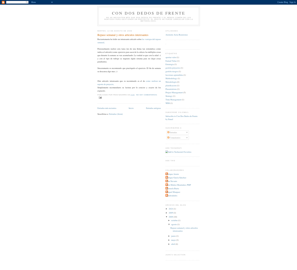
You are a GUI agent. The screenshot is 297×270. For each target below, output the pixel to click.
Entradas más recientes (106, 108)
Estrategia (170, 64)
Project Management (174, 92)
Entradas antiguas (153, 108)
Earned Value (171, 60)
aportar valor (171, 57)
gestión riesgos (172, 71)
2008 (171, 216)
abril (173, 244)
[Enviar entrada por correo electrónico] (100, 97)
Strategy (169, 96)
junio (173, 236)
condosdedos (171, 195)
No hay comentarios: (146, 95)
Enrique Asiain (172, 174)
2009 (171, 212)
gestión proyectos (173, 67)
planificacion (171, 85)
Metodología (171, 82)
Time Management (173, 99)
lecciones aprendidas (174, 75)
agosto (174, 224)
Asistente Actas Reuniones (177, 34)
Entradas (173, 132)
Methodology (171, 78)
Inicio (131, 108)
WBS (168, 103)
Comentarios (174, 137)
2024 (171, 208)
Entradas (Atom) (116, 114)
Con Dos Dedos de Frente (148, 13)
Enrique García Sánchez (176, 177)
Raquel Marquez (173, 192)
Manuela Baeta (172, 188)
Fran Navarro (171, 181)
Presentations (171, 89)
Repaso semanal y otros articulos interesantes (122, 35)
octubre (174, 220)
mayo (173, 240)
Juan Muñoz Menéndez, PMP (178, 184)
